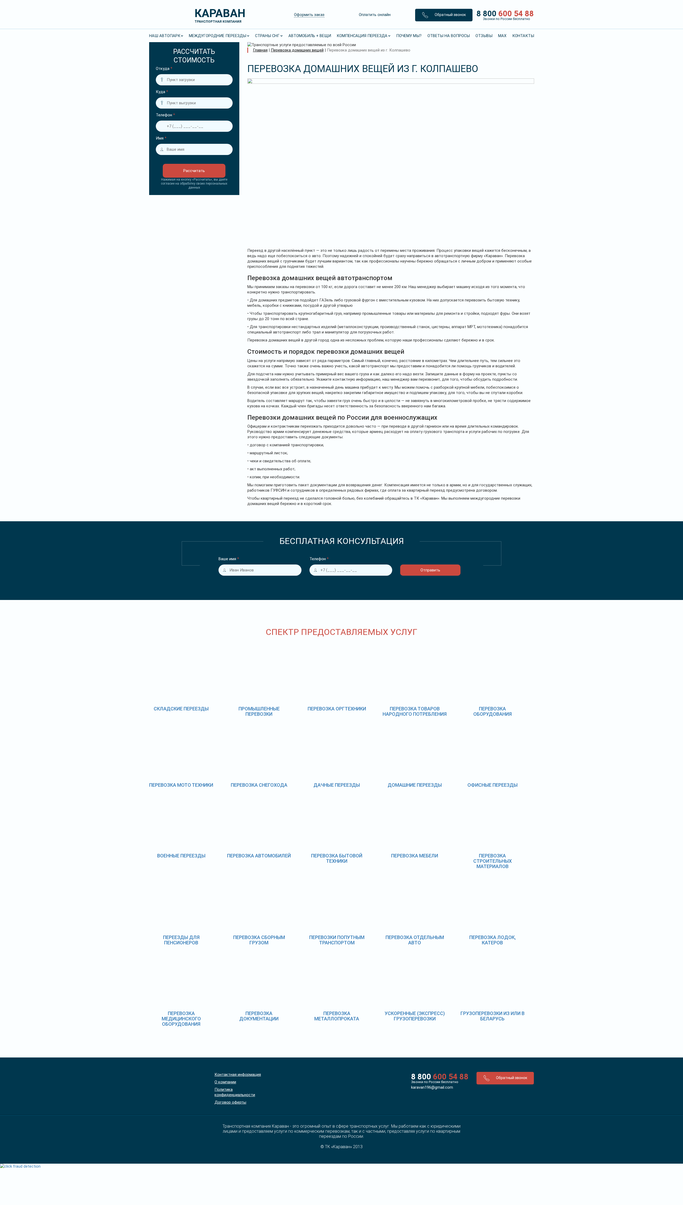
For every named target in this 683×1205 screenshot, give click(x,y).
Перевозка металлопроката (336, 1016)
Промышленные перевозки (259, 711)
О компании (225, 1082)
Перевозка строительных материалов (492, 861)
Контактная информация (238, 1074)
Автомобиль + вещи (309, 35)
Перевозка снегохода (259, 785)
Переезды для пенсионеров (181, 939)
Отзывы (484, 35)
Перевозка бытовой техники (336, 858)
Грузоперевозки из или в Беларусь (492, 1016)
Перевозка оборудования (492, 711)
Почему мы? (409, 35)
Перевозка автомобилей (259, 855)
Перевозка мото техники (181, 785)
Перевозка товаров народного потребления (415, 711)
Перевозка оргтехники (337, 708)
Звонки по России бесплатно (434, 1082)
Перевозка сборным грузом (259, 939)
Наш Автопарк (164, 35)
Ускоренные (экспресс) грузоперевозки (415, 1016)
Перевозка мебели (414, 855)
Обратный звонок (450, 15)
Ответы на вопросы (448, 35)
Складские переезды (181, 708)
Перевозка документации (259, 1016)
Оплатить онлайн (375, 14)
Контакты (523, 35)
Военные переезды (181, 855)
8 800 (503, 15)
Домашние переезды (415, 785)
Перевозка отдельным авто (415, 939)
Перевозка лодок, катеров (492, 939)
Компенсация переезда (362, 35)
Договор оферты (230, 1102)
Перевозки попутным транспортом (336, 939)
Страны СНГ (267, 35)
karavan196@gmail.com (432, 1087)
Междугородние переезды (217, 35)
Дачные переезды (336, 785)
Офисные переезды (492, 785)
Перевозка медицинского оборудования (181, 1019)
